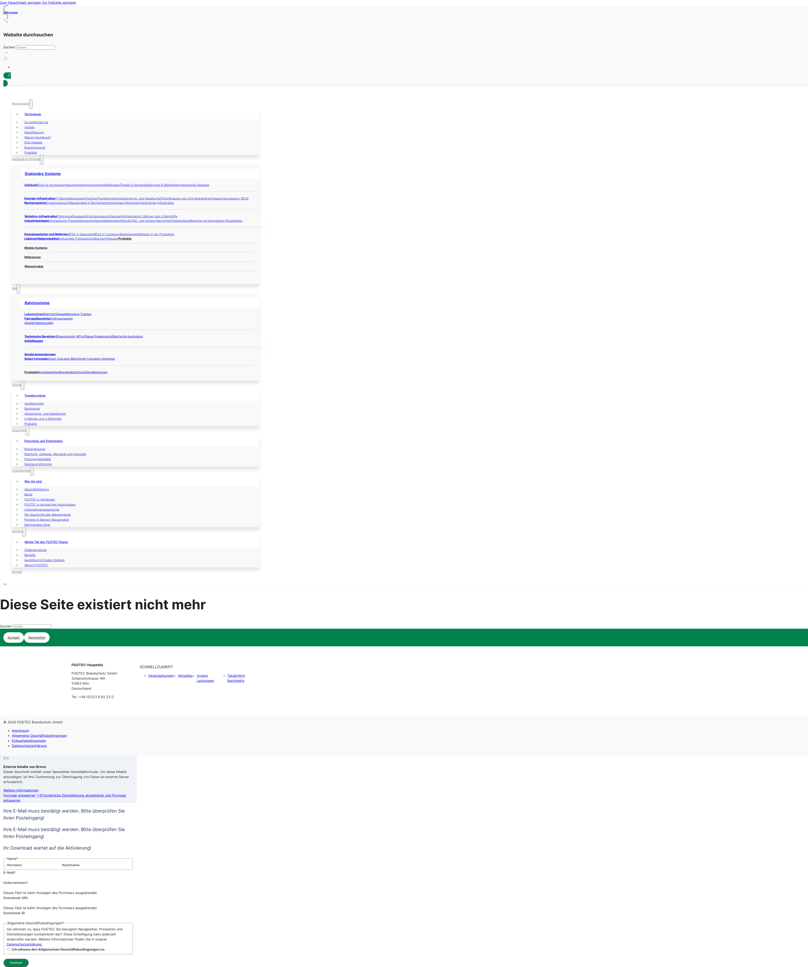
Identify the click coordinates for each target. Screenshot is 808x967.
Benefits (30, 555)
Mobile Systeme (35, 248)
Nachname (71, 865)
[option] (135, 66)
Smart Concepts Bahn (63, 358)
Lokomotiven (33, 314)
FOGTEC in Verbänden (39, 499)
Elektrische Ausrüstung (127, 336)
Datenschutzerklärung (29, 746)
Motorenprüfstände (92, 220)
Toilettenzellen (43, 323)
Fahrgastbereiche (37, 318)
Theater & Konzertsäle (135, 185)
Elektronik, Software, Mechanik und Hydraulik (55, 454)
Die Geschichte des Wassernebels (47, 514)
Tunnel (16, 385)
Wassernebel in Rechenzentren (90, 203)
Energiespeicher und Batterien (46, 234)
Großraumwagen (61, 318)
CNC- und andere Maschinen (151, 220)
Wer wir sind (33, 481)
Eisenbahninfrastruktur (124, 216)
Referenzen (32, 257)
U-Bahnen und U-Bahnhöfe (158, 216)
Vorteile (29, 127)
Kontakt (17, 572)
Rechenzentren (35, 203)
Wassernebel (20, 103)
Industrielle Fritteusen (74, 238)
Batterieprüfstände (118, 220)
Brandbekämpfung (72, 372)
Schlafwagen (33, 341)
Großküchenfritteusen (103, 238)
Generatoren (77, 198)
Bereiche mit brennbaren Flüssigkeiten (216, 220)
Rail (14, 288)
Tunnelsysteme (34, 395)
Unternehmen (21, 470)
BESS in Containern (107, 234)
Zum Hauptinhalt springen (20, 2)
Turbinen (91, 198)
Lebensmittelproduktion (41, 238)
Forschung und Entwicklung (43, 441)
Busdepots (80, 216)
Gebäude (30, 185)
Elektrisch (50, 314)
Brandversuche (34, 147)
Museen (114, 185)
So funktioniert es (36, 122)
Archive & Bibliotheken (165, 185)
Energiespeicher (35, 275)
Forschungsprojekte (37, 459)
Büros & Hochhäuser (51, 185)
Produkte (30, 152)
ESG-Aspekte (33, 142)
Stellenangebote (35, 550)
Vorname (14, 865)
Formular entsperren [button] (19, 795)
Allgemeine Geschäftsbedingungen (39, 735)
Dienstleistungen (96, 372)
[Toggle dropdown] (31, 104)
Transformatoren (108, 198)
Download (16, 962)
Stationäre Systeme (43, 173)
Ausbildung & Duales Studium (44, 560)
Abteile (29, 323)
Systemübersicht (57, 203)
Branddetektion (48, 372)
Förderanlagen (180, 220)
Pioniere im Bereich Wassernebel (46, 519)
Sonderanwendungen (40, 354)
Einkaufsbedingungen (29, 741)
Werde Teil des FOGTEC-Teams (46, 542)
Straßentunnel (34, 403)
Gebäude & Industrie (26, 159)
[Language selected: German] (131, 62)
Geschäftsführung (36, 489)
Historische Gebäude (195, 185)
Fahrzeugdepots (98, 216)
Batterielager (129, 234)
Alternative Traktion (78, 314)
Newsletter (36, 637)
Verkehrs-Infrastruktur (40, 216)
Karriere (17, 531)
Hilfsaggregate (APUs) (69, 336)
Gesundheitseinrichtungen (83, 185)
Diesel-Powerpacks (98, 336)
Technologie (32, 114)
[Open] (5, 584)
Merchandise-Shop (37, 524)
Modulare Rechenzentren (129, 203)
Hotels (105, 185)
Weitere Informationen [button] (21, 790)
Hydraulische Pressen (64, 220)
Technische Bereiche (39, 336)
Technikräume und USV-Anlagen (183, 198)
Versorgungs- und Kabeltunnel (140, 198)
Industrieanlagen (36, 220)
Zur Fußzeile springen (59, 2)
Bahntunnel (32, 408)
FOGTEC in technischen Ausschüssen (50, 504)
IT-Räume (62, 198)
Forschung (19, 430)
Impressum (20, 730)
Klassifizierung (34, 132)
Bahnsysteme (37, 303)
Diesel (61, 314)
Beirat (28, 494)
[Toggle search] (6, 22)
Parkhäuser (65, 216)
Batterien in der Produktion (156, 234)
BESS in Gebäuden (81, 234)
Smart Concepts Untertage (96, 358)
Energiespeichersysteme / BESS (227, 198)
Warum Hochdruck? (37, 137)
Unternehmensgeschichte (41, 509)
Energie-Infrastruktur (40, 198)
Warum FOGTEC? (36, 565)
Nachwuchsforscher (38, 464)
